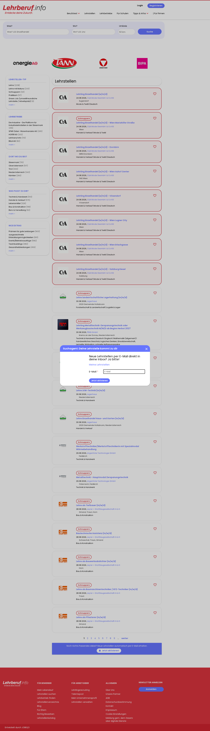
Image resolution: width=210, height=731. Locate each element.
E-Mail (93, 371)
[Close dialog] (146, 348)
